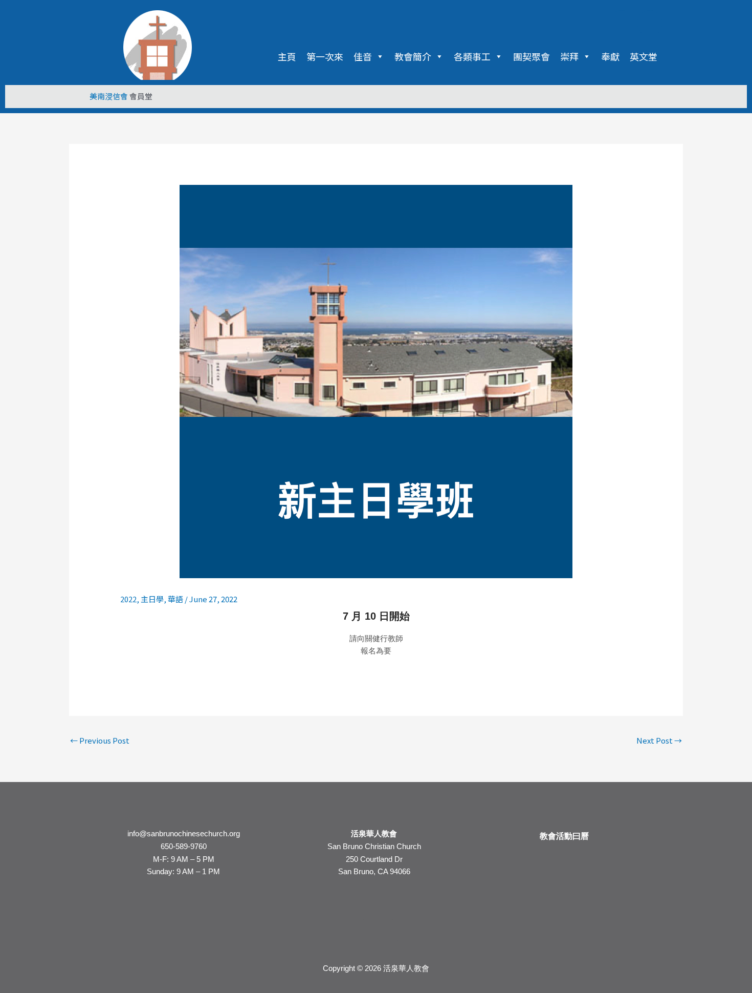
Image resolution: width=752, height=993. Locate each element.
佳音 (362, 56)
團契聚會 (531, 56)
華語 (175, 599)
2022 (128, 599)
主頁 (287, 56)
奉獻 (610, 56)
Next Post (659, 740)
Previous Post (99, 740)
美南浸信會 (109, 96)
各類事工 (472, 56)
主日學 (152, 599)
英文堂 (643, 56)
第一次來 (324, 56)
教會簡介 (412, 56)
